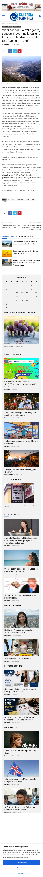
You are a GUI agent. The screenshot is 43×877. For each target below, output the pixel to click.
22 (31, 296)
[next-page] (6, 270)
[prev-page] (3, 270)
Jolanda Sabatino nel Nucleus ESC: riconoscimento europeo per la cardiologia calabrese (20, 540)
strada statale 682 (30, 199)
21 (27, 296)
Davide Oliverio (8, 474)
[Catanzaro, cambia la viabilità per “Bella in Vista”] (7, 253)
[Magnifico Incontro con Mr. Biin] (21, 647)
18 (11, 296)
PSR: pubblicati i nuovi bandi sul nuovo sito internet (11, 226)
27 (22, 300)
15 (31, 293)
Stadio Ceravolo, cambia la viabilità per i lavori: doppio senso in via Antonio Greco (26, 263)
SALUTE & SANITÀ (11, 515)
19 (17, 296)
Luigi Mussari (7, 635)
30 (36, 300)
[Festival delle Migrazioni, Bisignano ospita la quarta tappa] (21, 401)
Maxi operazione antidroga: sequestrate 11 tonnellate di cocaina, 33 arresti (31, 227)
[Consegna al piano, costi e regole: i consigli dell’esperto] (21, 678)
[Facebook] (10, 51)
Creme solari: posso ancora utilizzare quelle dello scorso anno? (21, 570)
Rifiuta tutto (21, 873)
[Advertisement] (21, 834)
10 (7, 293)
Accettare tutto (21, 862)
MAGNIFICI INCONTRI (12, 605)
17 (7, 296)
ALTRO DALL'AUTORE (26, 236)
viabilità (5, 202)
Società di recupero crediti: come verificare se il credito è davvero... (19, 718)
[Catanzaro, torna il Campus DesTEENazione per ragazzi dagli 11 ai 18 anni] (21, 368)
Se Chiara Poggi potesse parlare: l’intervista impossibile (19, 631)
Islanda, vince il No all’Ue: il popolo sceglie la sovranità (20, 780)
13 (22, 293)
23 (36, 296)
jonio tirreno (11, 199)
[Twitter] (15, 51)
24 (7, 300)
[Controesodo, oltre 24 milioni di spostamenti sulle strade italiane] (7, 244)
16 (36, 293)
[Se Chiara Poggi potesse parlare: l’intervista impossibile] (21, 618)
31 (7, 304)
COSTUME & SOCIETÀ (12, 354)
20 (22, 296)
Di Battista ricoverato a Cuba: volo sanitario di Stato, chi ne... (20, 808)
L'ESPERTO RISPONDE (13, 666)
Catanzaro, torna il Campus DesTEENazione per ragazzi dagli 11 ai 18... (21, 384)
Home (3, 23)
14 (27, 293)
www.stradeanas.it (27, 170)
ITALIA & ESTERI (10, 727)
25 (11, 300)
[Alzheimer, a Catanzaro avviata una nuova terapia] (21, 585)
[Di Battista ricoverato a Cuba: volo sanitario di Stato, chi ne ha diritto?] (21, 796)
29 (31, 300)
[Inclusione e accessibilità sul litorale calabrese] (21, 430)
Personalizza (21, 868)
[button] (3, 16)
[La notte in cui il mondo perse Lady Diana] (21, 739)
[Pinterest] (20, 51)
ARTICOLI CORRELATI (9, 236)
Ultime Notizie (17, 26)
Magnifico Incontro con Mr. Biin (18, 658)
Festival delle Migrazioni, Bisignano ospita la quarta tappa (20, 413)
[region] (21, 860)
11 (11, 293)
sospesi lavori (20, 199)
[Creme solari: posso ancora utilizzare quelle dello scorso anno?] (21, 558)
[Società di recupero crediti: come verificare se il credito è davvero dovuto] (21, 706)
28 (27, 300)
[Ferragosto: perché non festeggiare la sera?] (21, 458)
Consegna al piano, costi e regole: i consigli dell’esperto (20, 690)
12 (17, 293)
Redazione (6, 44)
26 (17, 300)
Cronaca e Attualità (12, 23)
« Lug (6, 307)
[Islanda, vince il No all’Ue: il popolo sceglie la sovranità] (21, 768)
